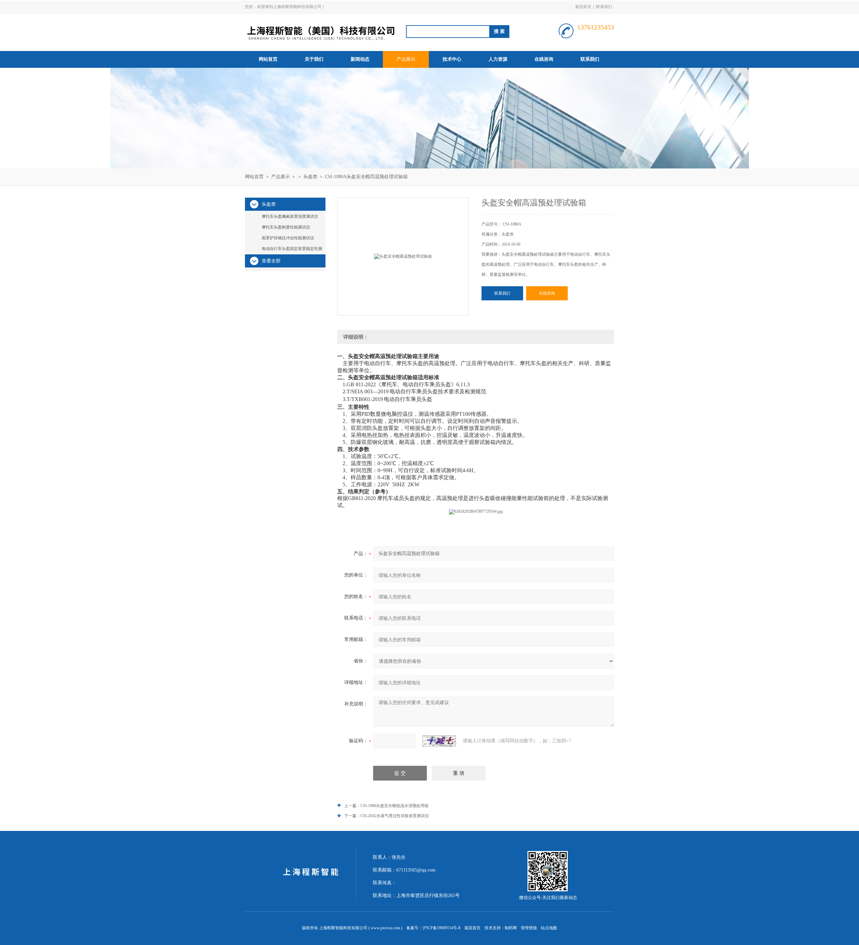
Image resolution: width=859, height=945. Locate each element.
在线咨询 (544, 59)
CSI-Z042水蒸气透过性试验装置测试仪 (394, 815)
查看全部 (271, 260)
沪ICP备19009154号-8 (441, 928)
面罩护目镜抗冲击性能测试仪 (288, 238)
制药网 (511, 928)
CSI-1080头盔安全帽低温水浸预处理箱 (394, 805)
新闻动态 (360, 59)
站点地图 (549, 928)
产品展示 (406, 59)
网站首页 (268, 59)
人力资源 (498, 59)
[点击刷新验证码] (439, 741)
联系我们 (604, 6)
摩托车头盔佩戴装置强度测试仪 (290, 216)
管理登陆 (529, 928)
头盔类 (310, 176)
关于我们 (314, 59)
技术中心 (452, 59)
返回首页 (583, 6)
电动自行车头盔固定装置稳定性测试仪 (292, 250)
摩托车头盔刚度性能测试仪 (286, 227)
